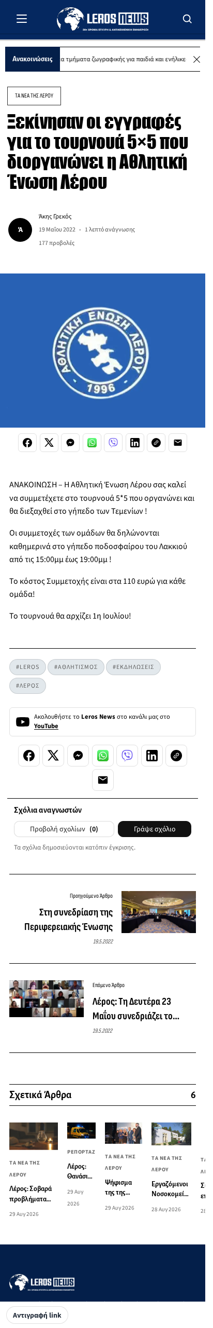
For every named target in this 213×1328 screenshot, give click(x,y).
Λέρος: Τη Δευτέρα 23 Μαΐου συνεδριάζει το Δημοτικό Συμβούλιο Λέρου (142, 1009)
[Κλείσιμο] (196, 59)
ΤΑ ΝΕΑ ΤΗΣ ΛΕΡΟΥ (34, 96)
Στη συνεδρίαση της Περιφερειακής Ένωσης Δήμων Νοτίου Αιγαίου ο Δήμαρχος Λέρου (68, 920)
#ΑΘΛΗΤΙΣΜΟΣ (76, 667)
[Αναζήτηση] (187, 18)
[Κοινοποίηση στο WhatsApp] (92, 442)
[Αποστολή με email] (178, 442)
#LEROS (27, 667)
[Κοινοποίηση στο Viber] (113, 442)
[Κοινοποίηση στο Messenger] (70, 442)
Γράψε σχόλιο (154, 829)
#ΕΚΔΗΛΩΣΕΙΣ (133, 667)
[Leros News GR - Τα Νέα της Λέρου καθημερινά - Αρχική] (102, 19)
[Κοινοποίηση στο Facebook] (27, 442)
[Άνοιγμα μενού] (21, 18)
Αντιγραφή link (37, 1315)
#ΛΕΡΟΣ (27, 685)
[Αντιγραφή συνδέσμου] (156, 442)
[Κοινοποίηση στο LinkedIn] (135, 442)
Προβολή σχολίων (64, 829)
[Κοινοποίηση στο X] (49, 442)
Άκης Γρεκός (55, 216)
